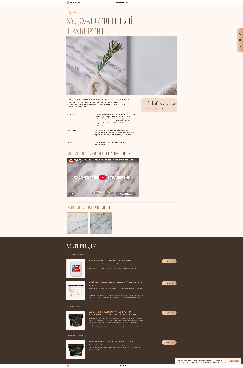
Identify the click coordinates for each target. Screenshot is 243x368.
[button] (240, 34)
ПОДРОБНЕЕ (99, 125)
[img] (240, 40)
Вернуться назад (75, 2)
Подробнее (223, 362)
